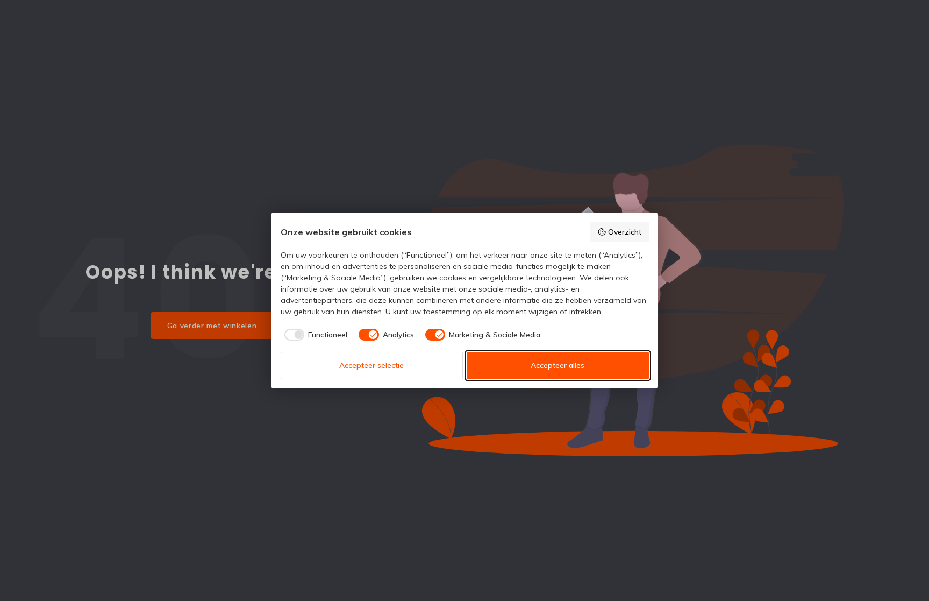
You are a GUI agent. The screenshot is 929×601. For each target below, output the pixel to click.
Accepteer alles (557, 365)
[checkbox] (314, 335)
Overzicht (624, 232)
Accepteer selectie (371, 365)
